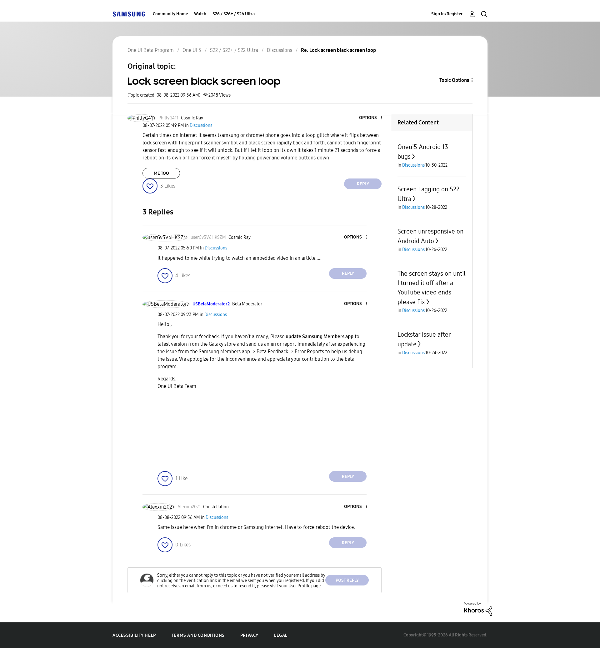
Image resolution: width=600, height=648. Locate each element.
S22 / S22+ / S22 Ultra (234, 50)
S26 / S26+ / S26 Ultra (233, 14)
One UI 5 (191, 50)
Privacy (249, 635)
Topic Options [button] (454, 80)
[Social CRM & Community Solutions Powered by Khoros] (478, 609)
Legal (281, 635)
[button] (371, 118)
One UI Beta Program (151, 50)
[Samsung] (128, 14)
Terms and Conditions (198, 635)
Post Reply (347, 580)
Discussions (279, 50)
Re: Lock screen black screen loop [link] (338, 50)
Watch (200, 14)
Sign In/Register (447, 14)
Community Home (170, 14)
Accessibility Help (134, 635)
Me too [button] (161, 173)
